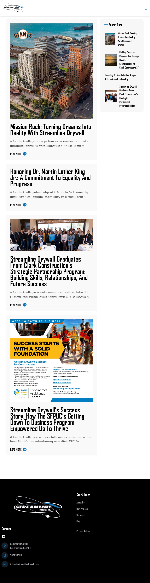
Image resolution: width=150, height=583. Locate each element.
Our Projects (82, 508)
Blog (78, 521)
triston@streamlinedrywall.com (24, 564)
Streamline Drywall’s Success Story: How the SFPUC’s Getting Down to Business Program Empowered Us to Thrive (47, 419)
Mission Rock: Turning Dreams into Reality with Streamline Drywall (50, 129)
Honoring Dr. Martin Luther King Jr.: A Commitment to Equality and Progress (50, 177)
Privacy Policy (83, 531)
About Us (80, 502)
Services (80, 515)
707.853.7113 (16, 555)
